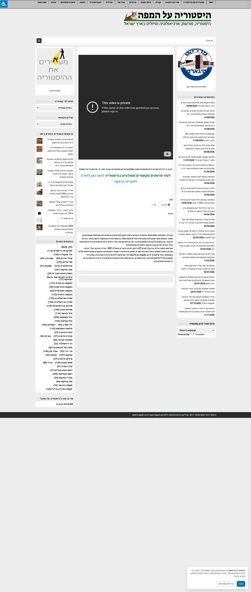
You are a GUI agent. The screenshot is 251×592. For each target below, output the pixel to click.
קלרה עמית (64, 366)
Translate (200, 334)
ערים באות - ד (67, 218)
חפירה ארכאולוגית (60, 298)
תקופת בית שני (62, 385)
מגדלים (109, 2)
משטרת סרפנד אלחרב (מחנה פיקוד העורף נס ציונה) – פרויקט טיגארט (60, 174)
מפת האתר (41, 2)
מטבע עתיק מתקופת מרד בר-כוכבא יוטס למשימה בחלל (60, 184)
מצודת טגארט (63, 332)
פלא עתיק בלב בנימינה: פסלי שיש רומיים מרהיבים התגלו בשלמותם (199, 147)
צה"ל (47, 362)
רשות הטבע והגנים (61, 370)
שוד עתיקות (64, 381)
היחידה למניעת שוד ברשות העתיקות (59, 278)
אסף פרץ (46, 258)
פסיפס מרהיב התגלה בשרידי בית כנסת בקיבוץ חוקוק (60, 141)
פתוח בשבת (63, 362)
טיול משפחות (63, 317)
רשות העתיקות (62, 374)
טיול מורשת (63, 313)
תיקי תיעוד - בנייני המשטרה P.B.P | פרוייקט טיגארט (60, 212)
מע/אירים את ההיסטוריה (193, 2)
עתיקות (65, 355)
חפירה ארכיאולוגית (60, 302)
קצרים (158, 2)
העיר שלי (121, 2)
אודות (53, 2)
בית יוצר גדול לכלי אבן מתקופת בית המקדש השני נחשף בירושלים (199, 210)
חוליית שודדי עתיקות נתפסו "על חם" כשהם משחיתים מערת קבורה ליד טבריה (197, 221)
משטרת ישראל (62, 340)
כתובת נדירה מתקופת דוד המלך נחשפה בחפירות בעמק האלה (60, 151)
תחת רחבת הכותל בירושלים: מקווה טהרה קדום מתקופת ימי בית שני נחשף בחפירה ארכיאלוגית (196, 234)
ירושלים (48, 324)
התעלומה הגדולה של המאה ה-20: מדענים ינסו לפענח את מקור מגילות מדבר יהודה (199, 137)
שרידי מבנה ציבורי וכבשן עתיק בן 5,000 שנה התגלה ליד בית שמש (61, 194)
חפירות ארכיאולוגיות (59, 305)
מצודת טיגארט (62, 336)
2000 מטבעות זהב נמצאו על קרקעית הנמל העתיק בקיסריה (60, 229)
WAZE (66, 247)
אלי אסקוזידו (62, 254)
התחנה (82, 2)
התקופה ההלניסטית (60, 287)
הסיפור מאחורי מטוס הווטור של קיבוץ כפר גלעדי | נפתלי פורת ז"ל (196, 158)
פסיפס (51, 355)
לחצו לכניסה (54, 90)
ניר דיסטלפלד (63, 343)
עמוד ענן (50, 351)
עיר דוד (66, 351)
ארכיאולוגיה (63, 265)
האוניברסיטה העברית (59, 273)
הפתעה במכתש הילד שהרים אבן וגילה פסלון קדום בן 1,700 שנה (197, 201)
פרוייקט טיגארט (172, 2)
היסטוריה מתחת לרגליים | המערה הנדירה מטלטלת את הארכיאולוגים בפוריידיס (196, 167)
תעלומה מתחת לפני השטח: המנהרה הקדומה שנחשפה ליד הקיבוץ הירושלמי (197, 178)
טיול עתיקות (63, 321)
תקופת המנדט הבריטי (59, 389)
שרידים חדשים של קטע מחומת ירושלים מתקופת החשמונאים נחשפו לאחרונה (197, 256)
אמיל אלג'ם (64, 258)
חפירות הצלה (63, 309)
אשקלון (46, 265)
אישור (241, 584)
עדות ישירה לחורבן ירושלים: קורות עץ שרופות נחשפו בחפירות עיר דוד (198, 112)
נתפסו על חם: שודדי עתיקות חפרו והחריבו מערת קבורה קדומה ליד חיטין (198, 267)
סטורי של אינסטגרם (60, 347)
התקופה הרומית (62, 294)
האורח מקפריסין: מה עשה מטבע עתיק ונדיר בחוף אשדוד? (198, 104)
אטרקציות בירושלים (59, 250)
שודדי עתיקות (63, 377)
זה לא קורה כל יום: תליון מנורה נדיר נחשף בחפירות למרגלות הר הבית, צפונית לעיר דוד (196, 246)
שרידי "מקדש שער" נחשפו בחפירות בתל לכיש (61, 203)
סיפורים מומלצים (68, 2)
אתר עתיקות (63, 269)
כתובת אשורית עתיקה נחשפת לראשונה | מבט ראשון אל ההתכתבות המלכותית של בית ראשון (196, 280)
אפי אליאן (64, 262)
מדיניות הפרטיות (226, 583)
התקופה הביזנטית (61, 283)
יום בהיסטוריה (96, 2)
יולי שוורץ (65, 324)
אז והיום (132, 2)
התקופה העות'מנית (61, 290)
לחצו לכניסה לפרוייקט (196, 86)
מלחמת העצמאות (61, 328)
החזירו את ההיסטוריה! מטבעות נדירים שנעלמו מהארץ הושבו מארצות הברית (198, 190)
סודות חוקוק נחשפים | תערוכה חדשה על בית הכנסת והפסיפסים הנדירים (197, 124)
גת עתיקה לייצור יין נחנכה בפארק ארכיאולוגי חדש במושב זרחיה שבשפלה (197, 310)
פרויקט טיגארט (62, 358)
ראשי (211, 2)
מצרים (45, 336)
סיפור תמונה (146, 2)
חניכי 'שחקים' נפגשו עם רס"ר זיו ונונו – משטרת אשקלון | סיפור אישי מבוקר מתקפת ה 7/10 (197, 300)
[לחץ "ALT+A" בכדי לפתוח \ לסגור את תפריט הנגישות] (4, 4)
